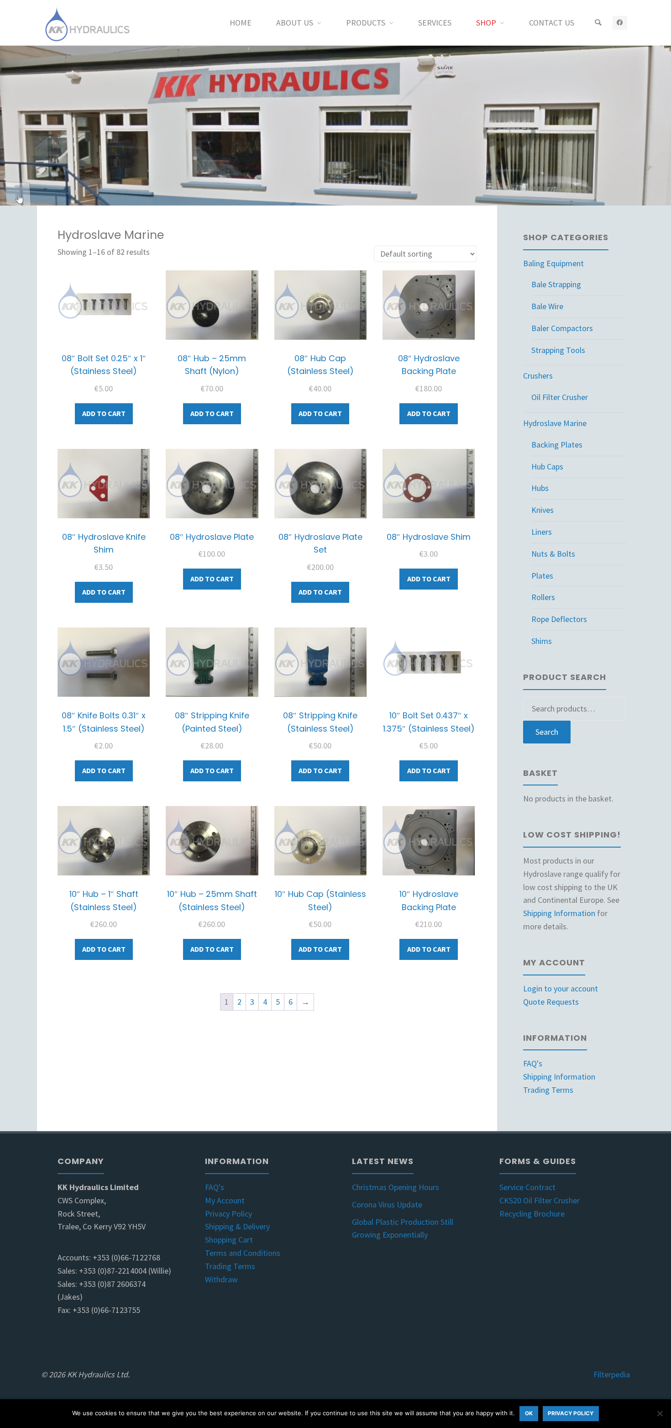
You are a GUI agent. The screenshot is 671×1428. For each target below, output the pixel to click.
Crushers (538, 375)
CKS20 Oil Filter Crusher (539, 1200)
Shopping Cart (229, 1239)
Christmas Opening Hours (395, 1187)
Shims (541, 641)
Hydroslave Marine (555, 423)
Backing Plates (556, 444)
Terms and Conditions (242, 1253)
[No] (659, 1413)
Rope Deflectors (559, 619)
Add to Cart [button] (104, 413)
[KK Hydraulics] (86, 22)
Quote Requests (551, 1001)
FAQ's (532, 1063)
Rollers (543, 597)
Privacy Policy (228, 1213)
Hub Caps (547, 466)
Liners (541, 532)
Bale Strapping (556, 284)
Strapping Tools (558, 350)
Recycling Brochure (532, 1213)
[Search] (598, 23)
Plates (542, 575)
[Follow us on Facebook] (620, 23)
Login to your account (560, 988)
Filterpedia (611, 1374)
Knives (542, 510)
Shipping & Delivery (237, 1226)
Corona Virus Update (387, 1204)
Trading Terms (548, 1090)
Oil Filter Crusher (559, 397)
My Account (225, 1200)
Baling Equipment (553, 263)
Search (546, 732)
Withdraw (221, 1279)
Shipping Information (559, 913)
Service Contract (527, 1187)
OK (529, 1413)
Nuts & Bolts (553, 553)
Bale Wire (547, 306)
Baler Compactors (562, 328)
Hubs (540, 488)
